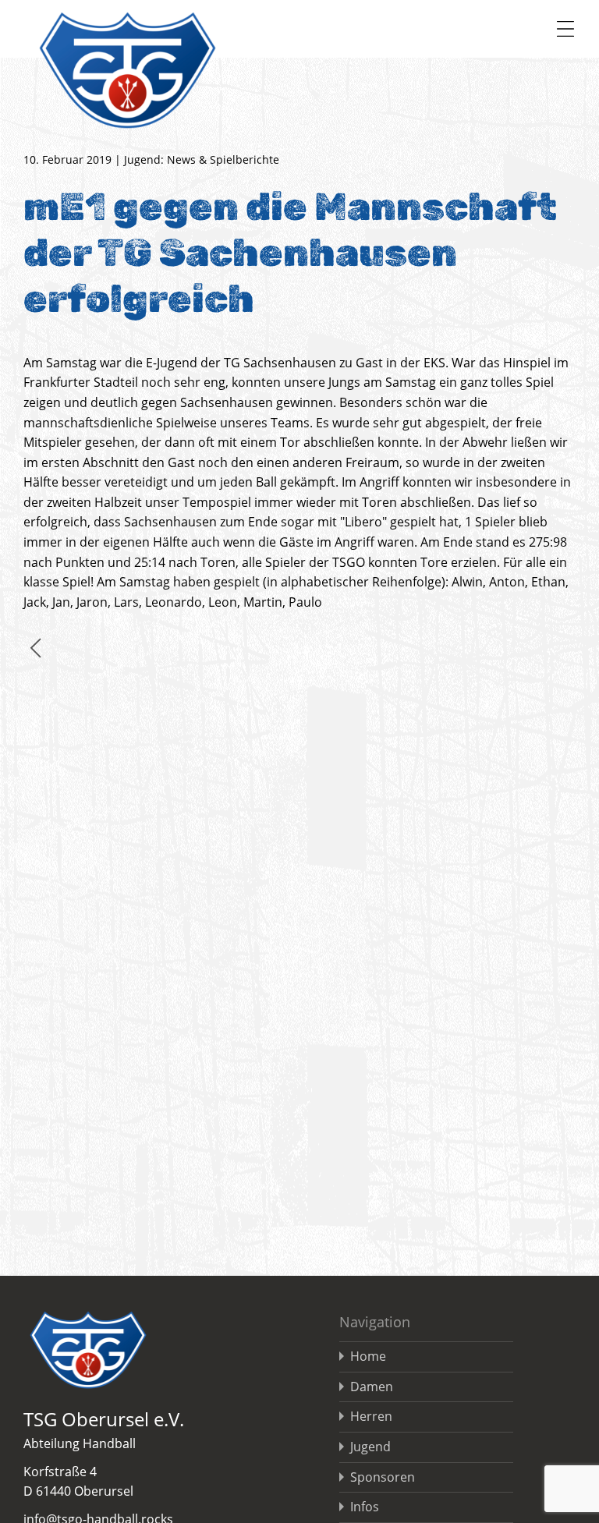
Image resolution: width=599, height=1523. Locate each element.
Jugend (370, 1446)
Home (368, 1356)
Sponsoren (382, 1477)
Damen (371, 1386)
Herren (371, 1416)
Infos (364, 1506)
